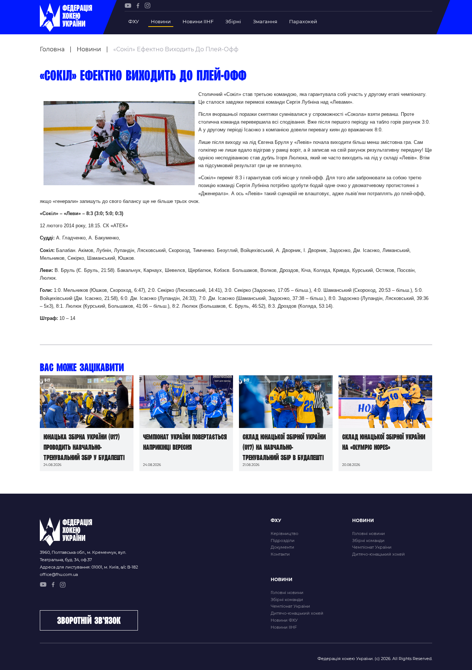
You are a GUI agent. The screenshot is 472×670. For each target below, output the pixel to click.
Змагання (265, 21)
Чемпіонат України (372, 547)
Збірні (233, 21)
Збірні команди (368, 540)
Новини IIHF (198, 21)
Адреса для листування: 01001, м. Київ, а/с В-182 (89, 567)
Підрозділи (283, 540)
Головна (52, 49)
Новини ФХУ (284, 620)
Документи (282, 547)
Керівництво (284, 533)
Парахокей (303, 21)
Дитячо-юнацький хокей (378, 554)
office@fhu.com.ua (59, 574)
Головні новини (368, 533)
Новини (161, 21)
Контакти (280, 554)
